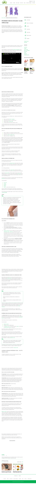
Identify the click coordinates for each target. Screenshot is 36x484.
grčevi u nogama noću (11, 134)
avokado (21, 481)
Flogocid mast (16, 347)
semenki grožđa (4, 192)
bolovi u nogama (11, 119)
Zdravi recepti (17, 2)
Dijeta (2, 17)
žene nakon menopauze (16, 49)
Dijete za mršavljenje (28, 2)
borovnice (5, 182)
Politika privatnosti (26, 54)
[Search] (34, 1)
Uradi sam (11, 2)
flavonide (3, 178)
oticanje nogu (11, 121)
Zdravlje (14, 2)
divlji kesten (9, 278)
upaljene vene (7, 326)
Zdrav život (21, 2)
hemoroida (19, 173)
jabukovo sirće (12, 337)
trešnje (5, 183)
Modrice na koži (4, 411)
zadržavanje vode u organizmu (8, 231)
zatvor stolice (7, 172)
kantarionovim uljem (8, 327)
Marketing (25, 42)
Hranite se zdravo (6, 230)
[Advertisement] (12, 39)
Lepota (24, 2)
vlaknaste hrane (12, 163)
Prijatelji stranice (26, 41)
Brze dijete (33, 2)
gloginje (5, 184)
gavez (18, 326)
